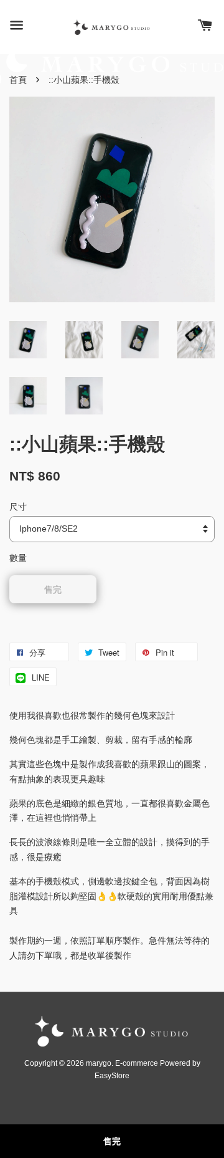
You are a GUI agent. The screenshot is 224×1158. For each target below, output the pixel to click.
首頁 (18, 80)
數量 (18, 558)
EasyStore (112, 1075)
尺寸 (18, 507)
